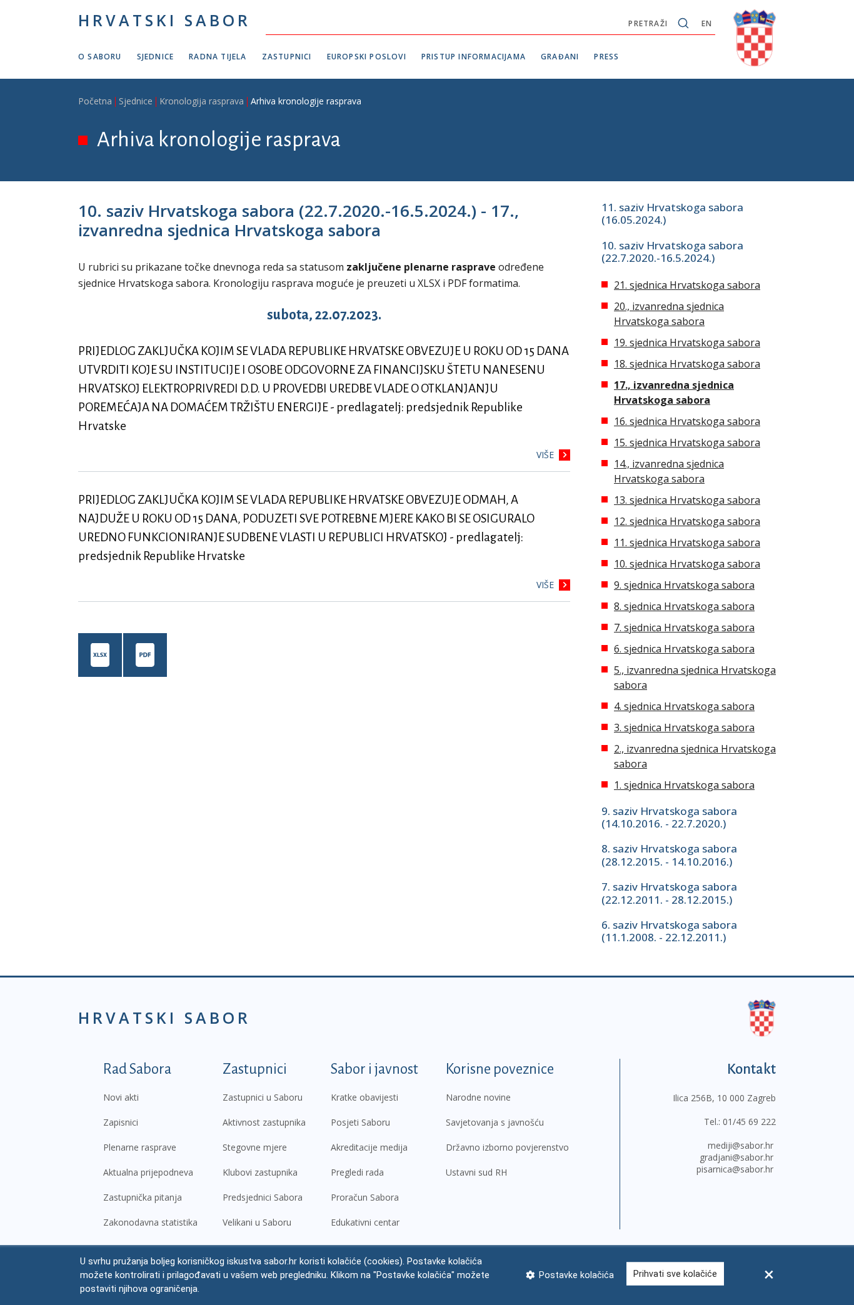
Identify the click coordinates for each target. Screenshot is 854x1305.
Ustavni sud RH (476, 1172)
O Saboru (100, 56)
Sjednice (155, 56)
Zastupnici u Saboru (263, 1097)
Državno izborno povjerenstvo (507, 1147)
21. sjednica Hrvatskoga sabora (687, 285)
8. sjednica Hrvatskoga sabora (684, 606)
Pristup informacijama (473, 56)
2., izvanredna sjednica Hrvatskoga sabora (695, 756)
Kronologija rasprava (201, 101)
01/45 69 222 (749, 1122)
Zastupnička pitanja (142, 1197)
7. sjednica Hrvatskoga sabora (684, 627)
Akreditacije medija (369, 1147)
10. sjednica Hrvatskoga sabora (687, 564)
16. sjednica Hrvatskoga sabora (687, 421)
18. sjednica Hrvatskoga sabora (687, 364)
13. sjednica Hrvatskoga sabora (687, 500)
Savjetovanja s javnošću (495, 1122)
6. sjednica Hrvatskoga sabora (684, 649)
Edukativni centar (365, 1222)
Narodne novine (478, 1097)
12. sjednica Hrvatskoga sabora (687, 521)
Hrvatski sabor (164, 20)
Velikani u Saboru (257, 1222)
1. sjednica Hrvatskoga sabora (684, 785)
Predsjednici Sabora (263, 1197)
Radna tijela (217, 56)
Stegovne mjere (255, 1147)
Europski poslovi (366, 56)
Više (545, 455)
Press (606, 56)
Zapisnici (120, 1122)
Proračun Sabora (365, 1197)
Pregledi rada (357, 1172)
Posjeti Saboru (360, 1122)
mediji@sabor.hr (740, 1145)
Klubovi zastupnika (260, 1172)
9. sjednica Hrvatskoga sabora (684, 585)
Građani (560, 56)
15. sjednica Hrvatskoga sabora (687, 442)
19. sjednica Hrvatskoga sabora (687, 342)
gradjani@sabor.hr (736, 1157)
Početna (95, 101)
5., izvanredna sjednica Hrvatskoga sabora (695, 677)
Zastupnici (287, 56)
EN (706, 23)
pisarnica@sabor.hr (734, 1169)
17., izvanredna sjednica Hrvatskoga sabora (674, 392)
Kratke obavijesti (364, 1097)
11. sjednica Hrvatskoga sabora (687, 542)
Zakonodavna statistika (150, 1222)
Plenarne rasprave (139, 1147)
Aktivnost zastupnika (264, 1122)
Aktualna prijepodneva (148, 1172)
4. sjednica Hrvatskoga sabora (684, 706)
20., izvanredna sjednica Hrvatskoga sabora (669, 313)
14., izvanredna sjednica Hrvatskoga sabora (669, 471)
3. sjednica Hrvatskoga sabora (684, 727)
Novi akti (121, 1097)
